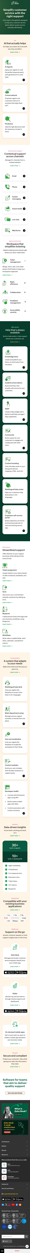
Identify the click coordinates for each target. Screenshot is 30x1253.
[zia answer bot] (15, 98)
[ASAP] (15, 411)
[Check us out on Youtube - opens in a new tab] (13, 1205)
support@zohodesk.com (11, 1194)
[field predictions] (15, 126)
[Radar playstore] (21, 1011)
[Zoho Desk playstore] (21, 972)
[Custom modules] (15, 767)
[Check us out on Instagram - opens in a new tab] (9, 1205)
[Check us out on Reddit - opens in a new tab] (20, 1205)
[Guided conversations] (15, 384)
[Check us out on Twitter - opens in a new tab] (6, 1205)
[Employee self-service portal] (15, 519)
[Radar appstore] (10, 1011)
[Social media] (15, 208)
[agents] (15, 70)
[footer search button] (26, 1236)
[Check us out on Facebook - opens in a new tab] (17, 1205)
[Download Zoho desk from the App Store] (7, 1199)
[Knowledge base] (15, 358)
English (6, 1241)
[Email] (15, 176)
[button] (15, 1111)
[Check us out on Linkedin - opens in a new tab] (3, 1205)
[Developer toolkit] (15, 799)
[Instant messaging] (15, 197)
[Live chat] (15, 219)
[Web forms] (15, 230)
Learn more (14, 52)
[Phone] (15, 187)
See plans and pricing (15, 1093)
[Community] (15, 438)
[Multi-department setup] (15, 715)
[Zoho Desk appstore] (10, 972)
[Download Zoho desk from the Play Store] (18, 1199)
